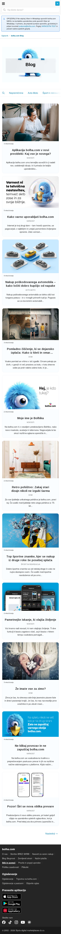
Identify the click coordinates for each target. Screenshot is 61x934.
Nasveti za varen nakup (42, 854)
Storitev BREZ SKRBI (19, 854)
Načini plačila (41, 858)
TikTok (10, 922)
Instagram (16, 922)
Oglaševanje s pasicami (12, 883)
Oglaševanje (7, 878)
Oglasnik (4, 35)
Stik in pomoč (8, 862)
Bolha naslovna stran (30, 3)
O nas (5, 854)
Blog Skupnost (8, 858)
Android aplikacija (11, 903)
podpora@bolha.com (27, 26)
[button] (3, 92)
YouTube (23, 922)
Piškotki (25, 867)
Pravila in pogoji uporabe (29, 862)
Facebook (4, 922)
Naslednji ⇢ (51, 833)
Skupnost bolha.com (29, 922)
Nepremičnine (16, 92)
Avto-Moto (33, 92)
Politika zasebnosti (10, 867)
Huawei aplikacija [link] (11, 910)
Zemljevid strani (25, 858)
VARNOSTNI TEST (48, 26)
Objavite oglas (32, 883)
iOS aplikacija (11, 896)
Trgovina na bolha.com (26, 878)
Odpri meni (3, 3)
